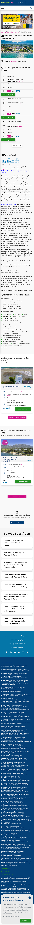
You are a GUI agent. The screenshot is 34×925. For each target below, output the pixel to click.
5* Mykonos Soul (20, 812)
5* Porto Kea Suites (26, 780)
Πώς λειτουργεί (25, 636)
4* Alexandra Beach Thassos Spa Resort (23, 741)
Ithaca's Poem (4, 744)
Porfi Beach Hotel (13, 833)
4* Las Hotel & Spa (13, 758)
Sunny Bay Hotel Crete (6, 752)
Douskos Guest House (23, 808)
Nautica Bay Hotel (18, 672)
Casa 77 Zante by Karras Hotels (20, 779)
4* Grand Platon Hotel (24, 679)
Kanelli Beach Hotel (5, 688)
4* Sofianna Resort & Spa (16, 843)
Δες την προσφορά (8, 94)
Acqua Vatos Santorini (24, 733)
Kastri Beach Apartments (6, 859)
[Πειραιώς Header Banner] (17, 21)
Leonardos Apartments (6, 724)
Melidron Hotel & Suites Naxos (23, 769)
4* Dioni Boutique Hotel (18, 716)
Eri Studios (3, 794)
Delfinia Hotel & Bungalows (7, 825)
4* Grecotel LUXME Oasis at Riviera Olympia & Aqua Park (13, 699)
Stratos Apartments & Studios (7, 781)
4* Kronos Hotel (25, 683)
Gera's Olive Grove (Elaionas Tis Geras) (9, 745)
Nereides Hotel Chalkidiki (19, 858)
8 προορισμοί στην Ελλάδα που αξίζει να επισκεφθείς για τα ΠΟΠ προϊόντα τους (14, 882)
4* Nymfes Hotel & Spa (6, 702)
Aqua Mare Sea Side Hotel (19, 749)
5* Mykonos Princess (5, 790)
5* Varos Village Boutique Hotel (8, 816)
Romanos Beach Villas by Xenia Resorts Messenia (11, 856)
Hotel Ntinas (4, 736)
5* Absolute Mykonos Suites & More (15, 736)
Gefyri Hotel (4, 780)
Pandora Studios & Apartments (7, 851)
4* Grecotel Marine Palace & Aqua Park (20, 667)
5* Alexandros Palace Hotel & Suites (19, 800)
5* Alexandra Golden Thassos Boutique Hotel (10, 717)
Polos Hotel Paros (5, 784)
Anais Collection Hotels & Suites (8, 774)
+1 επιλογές (20, 81)
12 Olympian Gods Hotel (26, 695)
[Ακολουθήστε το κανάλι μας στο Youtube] (15, 652)
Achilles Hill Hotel (5, 723)
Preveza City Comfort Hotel (16, 772)
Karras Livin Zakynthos (6, 838)
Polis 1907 (18, 836)
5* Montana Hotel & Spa (15, 670)
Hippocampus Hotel (5, 795)
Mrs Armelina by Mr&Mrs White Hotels (22, 829)
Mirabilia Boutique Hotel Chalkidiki (17, 743)
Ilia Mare (13, 770)
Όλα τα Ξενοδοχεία (13, 32)
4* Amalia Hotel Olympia (6, 709)
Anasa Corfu (23, 793)
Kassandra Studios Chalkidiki (7, 862)
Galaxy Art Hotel (4, 748)
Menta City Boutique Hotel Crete (8, 836)
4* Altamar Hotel (25, 701)
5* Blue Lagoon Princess (23, 681)
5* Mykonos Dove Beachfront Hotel (8, 813)
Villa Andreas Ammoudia (19, 762)
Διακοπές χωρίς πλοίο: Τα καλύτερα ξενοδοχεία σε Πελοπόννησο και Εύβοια (15, 879)
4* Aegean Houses (16, 819)
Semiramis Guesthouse (6, 730)
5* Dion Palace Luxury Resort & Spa (20, 680)
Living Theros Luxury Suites (7, 801)
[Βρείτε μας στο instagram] (10, 652)
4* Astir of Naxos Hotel (12, 818)
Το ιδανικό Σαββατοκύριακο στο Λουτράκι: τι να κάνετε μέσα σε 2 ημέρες (16, 877)
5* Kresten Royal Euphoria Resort (23, 797)
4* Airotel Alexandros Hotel (7, 755)
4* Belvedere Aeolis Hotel (6, 749)
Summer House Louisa (15, 776)
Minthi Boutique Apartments (7, 741)
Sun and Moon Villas (5, 763)
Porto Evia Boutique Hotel (17, 705)
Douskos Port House (5, 720)
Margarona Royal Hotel (25, 702)
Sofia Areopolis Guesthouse (7, 858)
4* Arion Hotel (4, 681)
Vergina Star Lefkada (5, 765)
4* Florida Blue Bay (13, 681)
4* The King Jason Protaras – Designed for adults (11, 855)
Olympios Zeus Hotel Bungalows (23, 770)
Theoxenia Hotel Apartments (7, 692)
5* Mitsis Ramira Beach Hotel (7, 788)
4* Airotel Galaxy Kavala (6, 716)
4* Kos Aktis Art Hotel (15, 795)
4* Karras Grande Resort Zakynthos (16, 713)
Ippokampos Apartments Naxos (7, 820)
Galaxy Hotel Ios (24, 765)
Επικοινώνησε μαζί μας (11, 636)
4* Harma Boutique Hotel (6, 793)
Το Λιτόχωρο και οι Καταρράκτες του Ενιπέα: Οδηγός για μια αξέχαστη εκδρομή (15, 884)
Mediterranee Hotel (21, 756)
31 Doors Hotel (28, 774)
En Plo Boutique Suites (6, 809)
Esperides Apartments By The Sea (8, 769)
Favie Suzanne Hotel (16, 708)
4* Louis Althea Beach (26, 843)
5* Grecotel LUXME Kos (6, 667)
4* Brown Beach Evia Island (20, 692)
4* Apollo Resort (4, 826)
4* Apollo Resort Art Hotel (19, 738)
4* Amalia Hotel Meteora (6, 722)
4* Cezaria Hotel (4, 719)
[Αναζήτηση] (31, 8)
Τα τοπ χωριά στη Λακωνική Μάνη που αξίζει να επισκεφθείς (13, 888)
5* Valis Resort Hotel (22, 669)
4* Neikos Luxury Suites (24, 724)
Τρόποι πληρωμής (17, 640)
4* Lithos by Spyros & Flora (18, 815)
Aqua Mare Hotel (15, 806)
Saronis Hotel (4, 734)
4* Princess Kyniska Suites (17, 752)
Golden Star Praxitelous (6, 708)
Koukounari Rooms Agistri (6, 751)
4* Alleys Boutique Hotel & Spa (24, 863)
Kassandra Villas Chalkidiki (19, 862)
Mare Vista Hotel (4, 695)
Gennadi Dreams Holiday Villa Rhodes (9, 861)
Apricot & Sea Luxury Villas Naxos (18, 838)
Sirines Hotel (26, 716)
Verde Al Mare (18, 777)
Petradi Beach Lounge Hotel (24, 818)
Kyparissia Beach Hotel (6, 759)
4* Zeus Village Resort (20, 851)
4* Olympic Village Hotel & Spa (7, 687)
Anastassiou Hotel (22, 758)
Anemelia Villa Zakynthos (6, 841)
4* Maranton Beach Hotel (6, 680)
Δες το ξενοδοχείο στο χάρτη (10, 169)
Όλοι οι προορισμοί (5, 871)
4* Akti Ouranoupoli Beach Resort (8, 756)
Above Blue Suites (25, 717)
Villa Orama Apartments (6, 773)
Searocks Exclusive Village (6, 738)
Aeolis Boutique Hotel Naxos (20, 715)
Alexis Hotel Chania (18, 801)
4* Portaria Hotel (27, 719)
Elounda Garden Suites (6, 800)
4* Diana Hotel (15, 724)
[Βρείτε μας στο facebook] (6, 652)
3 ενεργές (14, 61)
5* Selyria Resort (22, 686)
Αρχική (3, 32)
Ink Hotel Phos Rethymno (25, 847)
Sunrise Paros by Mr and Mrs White (8, 831)
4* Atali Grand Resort (12, 865)
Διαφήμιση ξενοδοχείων (17, 643)
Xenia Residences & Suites (19, 825)
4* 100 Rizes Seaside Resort (16, 723)
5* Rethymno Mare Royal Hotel (23, 831)
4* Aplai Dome (4, 798)
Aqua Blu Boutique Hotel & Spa (16, 804)
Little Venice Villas (5, 843)
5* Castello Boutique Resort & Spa (21, 791)
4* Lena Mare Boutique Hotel (7, 802)
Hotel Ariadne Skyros (5, 830)
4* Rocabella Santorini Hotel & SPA (16, 798)
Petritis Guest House (15, 765)
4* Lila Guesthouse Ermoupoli (24, 861)
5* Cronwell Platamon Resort (7, 672)
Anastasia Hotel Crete (26, 845)
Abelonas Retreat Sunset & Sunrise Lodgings (10, 848)
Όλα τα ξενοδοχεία (5, 868)
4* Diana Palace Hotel (15, 720)
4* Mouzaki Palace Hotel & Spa (17, 688)
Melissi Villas (4, 818)
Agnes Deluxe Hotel (5, 772)
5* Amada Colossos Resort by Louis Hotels (9, 847)
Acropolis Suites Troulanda (7, 779)
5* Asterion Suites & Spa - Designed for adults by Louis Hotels (14, 805)
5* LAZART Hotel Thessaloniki (7, 777)
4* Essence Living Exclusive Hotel (18, 763)
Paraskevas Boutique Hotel (6, 791)
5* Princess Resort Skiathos (7, 747)
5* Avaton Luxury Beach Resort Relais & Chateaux (11, 852)
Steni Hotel (26, 761)
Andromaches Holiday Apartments (8, 812)
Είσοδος (21, 2)
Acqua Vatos (26, 759)
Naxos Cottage (25, 830)
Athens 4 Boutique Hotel (18, 773)
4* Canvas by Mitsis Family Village (8, 797)
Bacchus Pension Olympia (6, 754)
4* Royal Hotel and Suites (17, 759)
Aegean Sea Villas (21, 813)
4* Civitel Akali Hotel (19, 802)
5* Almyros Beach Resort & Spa (13, 794)
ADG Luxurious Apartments (25, 722)
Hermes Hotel (13, 784)
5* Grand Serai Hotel (26, 670)
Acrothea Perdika (5, 743)
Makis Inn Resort (16, 793)
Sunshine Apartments (13, 733)
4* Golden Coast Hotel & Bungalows (8, 674)
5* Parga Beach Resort (6, 761)
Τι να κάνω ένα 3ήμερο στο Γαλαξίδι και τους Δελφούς (12, 886)
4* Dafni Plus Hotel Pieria (21, 837)
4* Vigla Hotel (18, 820)
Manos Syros (19, 740)
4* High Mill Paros (25, 706)
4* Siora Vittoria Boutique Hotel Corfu (9, 729)
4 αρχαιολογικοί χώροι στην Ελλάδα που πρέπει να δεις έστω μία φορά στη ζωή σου (15, 893)
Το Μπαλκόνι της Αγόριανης (7, 737)
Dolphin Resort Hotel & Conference (8, 844)
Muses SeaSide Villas (16, 706)
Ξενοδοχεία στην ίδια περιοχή (17, 417)
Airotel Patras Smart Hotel (17, 730)
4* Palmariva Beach (5, 694)
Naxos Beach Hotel (25, 794)
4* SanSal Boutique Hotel (20, 781)
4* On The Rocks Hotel (16, 830)
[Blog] (27, 652)
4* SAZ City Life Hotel (5, 705)
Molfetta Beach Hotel (24, 809)
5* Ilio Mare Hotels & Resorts (7, 677)
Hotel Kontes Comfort (6, 806)
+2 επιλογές (9, 468)
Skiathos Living (21, 745)
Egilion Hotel (16, 722)
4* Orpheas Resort (5, 833)
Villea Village (4, 808)
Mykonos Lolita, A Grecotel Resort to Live (21, 841)
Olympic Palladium (26, 816)
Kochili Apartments (21, 734)
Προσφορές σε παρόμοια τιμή (17, 496)
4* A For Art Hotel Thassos (19, 737)
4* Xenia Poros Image (15, 683)
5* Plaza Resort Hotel (13, 786)
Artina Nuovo (26, 788)
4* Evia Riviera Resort (5, 679)
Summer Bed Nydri (16, 840)
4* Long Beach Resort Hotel (7, 673)
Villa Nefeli (24, 787)
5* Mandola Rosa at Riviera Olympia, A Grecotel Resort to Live (14, 665)
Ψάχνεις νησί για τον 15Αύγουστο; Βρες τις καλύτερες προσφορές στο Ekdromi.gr (15, 890)
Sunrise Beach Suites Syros (6, 827)
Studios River (16, 754)
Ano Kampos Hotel (20, 774)
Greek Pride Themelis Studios (7, 766)
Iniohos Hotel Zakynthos (6, 822)
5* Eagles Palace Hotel (6, 819)
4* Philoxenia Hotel (17, 701)
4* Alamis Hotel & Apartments (7, 768)
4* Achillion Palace (13, 783)
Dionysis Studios (4, 733)
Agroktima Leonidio (20, 727)
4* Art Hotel (18, 816)
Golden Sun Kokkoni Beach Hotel (22, 697)
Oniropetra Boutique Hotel (7, 715)
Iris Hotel (23, 726)
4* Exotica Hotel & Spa (16, 676)
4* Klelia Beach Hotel (5, 683)
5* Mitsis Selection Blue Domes (23, 784)
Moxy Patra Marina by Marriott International (22, 709)
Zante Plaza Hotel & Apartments (8, 684)
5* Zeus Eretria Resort (22, 674)
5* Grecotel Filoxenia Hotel (7, 666)
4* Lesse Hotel (25, 694)
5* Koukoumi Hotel (19, 788)
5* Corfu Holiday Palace (20, 687)
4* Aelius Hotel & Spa (22, 729)
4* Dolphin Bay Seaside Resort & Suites (9, 686)
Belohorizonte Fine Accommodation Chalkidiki (11, 850)
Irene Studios (18, 691)
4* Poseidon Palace (5, 670)
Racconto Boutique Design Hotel (20, 747)
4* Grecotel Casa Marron (19, 666)
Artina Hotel (23, 748)
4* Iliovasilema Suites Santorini (7, 727)
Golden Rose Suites (12, 734)
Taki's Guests (28, 858)
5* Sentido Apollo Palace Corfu (17, 790)
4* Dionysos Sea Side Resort (7, 829)
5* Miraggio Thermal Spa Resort (16, 719)
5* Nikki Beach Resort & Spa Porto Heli (16, 712)
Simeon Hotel (4, 865)
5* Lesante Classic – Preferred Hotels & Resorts (11, 834)
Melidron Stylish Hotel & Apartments (9, 863)
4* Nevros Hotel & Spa (5, 770)
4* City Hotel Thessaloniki (6, 731)
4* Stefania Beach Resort (6, 701)
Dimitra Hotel (18, 845)
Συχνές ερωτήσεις (17, 647)
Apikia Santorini (15, 809)
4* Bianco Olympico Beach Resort (21, 673)
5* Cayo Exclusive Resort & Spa (14, 780)
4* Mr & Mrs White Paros (20, 768)
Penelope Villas (4, 811)
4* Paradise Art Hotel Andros (7, 698)
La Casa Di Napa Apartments (17, 761)
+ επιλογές (9, 395)
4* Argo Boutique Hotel (24, 786)
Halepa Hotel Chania (27, 820)
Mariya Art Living (4, 804)
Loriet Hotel (28, 749)
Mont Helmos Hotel (5, 726)
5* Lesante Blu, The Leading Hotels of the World (11, 823)
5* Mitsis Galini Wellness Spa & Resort (9, 669)
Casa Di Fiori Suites (25, 819)
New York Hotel (4, 783)
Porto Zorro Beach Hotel (16, 694)
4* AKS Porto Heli (15, 679)
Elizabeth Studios (15, 702)
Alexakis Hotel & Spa (5, 776)
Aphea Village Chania (26, 850)
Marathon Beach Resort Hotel (14, 744)
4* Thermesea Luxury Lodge (15, 787)
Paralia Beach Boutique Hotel (19, 731)
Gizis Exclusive (4, 786)
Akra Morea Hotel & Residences (7, 697)
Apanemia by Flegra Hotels (7, 711)
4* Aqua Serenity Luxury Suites (7, 845)
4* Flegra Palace (4, 787)
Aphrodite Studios (18, 755)
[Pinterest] (23, 652)
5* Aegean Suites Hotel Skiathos (8, 837)
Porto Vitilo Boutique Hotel (7, 704)
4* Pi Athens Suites (19, 766)
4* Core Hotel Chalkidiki (14, 748)
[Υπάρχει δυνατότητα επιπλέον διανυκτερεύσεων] (21, 391)
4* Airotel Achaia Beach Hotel (21, 677)
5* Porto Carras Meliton (6, 690)
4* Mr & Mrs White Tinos (15, 695)
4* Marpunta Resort (18, 704)
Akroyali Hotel (4, 713)
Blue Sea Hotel (4, 712)
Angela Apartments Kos (14, 826)
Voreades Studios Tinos (18, 859)
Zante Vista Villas (21, 844)
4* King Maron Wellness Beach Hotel (21, 751)
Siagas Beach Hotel (16, 690)
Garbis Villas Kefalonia (15, 726)
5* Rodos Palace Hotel (6, 706)
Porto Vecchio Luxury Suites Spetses (8, 854)
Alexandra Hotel (4, 758)
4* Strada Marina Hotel (13, 808)
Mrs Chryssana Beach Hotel (19, 711)
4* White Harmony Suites (6, 815)
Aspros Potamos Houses (6, 840)
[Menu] (2, 8)
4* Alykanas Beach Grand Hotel (7, 691)
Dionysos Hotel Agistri (24, 806)
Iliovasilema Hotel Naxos (19, 827)
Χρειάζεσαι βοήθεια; (17, 522)
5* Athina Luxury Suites (23, 783)
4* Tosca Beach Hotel (5, 676)
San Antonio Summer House (7, 762)
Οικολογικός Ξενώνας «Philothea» (8, 740)
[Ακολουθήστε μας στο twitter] (19, 652)
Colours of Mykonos (13, 811)
